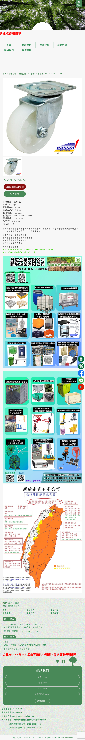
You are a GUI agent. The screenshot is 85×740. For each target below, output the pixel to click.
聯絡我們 (9, 50)
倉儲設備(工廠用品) (17, 74)
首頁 (8, 45)
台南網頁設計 (67, 737)
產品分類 (44, 45)
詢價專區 (27, 50)
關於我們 (27, 45)
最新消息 (62, 45)
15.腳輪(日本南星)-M (37, 74)
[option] (42, 117)
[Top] (80, 732)
